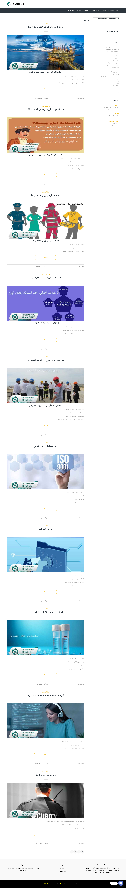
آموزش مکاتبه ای (115, 67)
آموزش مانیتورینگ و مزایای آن (113, 65)
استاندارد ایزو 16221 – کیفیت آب (46, 612)
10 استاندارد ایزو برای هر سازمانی (112, 47)
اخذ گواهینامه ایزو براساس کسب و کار (45, 109)
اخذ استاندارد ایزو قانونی (45, 446)
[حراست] (45, 800)
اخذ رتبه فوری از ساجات (114, 72)
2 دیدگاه (46, 518)
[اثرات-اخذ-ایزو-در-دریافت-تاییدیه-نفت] (45, 52)
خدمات (117, 83)
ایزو (118, 79)
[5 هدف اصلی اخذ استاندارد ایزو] (45, 303)
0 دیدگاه (46, 98)
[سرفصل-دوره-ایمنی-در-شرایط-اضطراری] (45, 385)
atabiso (63, 884)
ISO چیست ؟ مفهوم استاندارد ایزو (112, 54)
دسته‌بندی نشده (116, 85)
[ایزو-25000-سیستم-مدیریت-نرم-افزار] (45, 720)
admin (37, 98)
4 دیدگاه (46, 601)
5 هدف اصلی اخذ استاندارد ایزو (45, 278)
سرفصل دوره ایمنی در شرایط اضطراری (45, 360)
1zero (46, 884)
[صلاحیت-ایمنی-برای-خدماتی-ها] (45, 221)
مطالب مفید (45, 23)
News (117, 56)
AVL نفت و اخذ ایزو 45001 (113, 51)
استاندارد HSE (116, 74)
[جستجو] (67, 10)
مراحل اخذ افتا (45, 529)
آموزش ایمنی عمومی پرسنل (113, 63)
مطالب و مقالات (116, 92)
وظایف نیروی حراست (45, 775)
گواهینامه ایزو (116, 88)
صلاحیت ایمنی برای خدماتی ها (45, 195)
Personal (116, 58)
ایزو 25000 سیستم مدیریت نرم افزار (45, 695)
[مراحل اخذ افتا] (45, 554)
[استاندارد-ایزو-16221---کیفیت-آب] (45, 637)
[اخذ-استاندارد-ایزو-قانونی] (45, 471)
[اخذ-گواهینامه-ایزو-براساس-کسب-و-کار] (45, 135)
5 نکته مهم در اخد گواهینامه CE (112, 49)
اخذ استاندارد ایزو (45, 106)
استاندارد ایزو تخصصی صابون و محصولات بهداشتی (109, 76)
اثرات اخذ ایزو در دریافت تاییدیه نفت (45, 27)
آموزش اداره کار (116, 60)
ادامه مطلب (45, 89)
